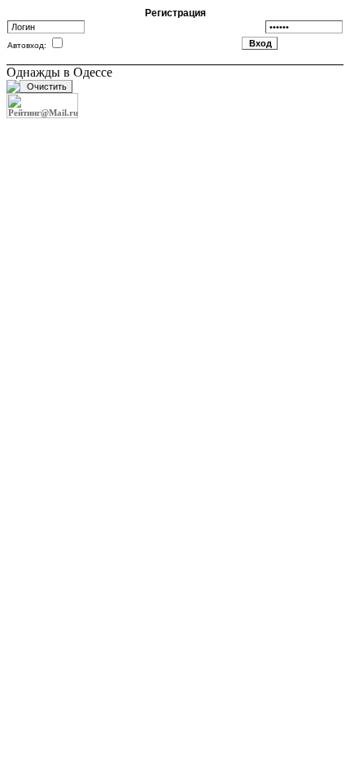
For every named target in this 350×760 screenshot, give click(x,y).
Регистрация (175, 13)
